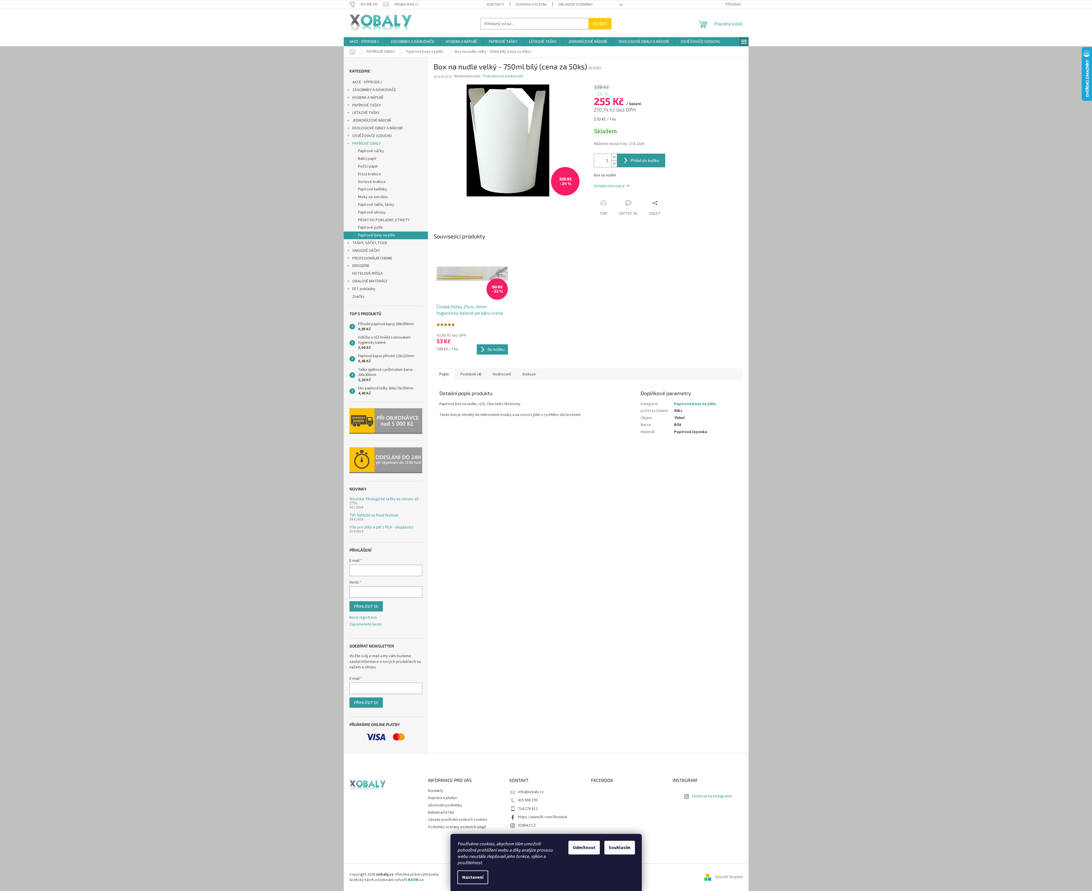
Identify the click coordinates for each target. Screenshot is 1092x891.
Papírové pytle (370, 227)
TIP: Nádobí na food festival (374, 515)
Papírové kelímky (372, 189)
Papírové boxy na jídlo (376, 235)
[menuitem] (364, 41)
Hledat (600, 23)
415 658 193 (528, 800)
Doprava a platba (531, 4)
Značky (358, 296)
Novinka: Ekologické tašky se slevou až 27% (384, 500)
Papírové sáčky (371, 151)
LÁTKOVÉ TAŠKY (366, 113)
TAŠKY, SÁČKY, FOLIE (369, 243)
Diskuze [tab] (529, 374)
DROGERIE (360, 266)
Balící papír (367, 159)
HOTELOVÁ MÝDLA (367, 273)
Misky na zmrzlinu (373, 197)
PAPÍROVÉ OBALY (366, 143)
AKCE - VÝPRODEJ (367, 82)
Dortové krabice (372, 182)
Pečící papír (368, 166)
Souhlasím (620, 847)
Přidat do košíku (645, 160)
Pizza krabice (369, 174)
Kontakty (495, 4)
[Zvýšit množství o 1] (614, 157)
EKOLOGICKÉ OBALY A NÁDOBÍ (377, 128)
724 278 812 (528, 809)
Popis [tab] (444, 374)
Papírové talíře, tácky (376, 205)
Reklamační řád (441, 812)
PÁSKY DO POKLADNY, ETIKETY (384, 220)
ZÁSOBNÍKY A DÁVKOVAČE (374, 90)
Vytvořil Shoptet (729, 877)
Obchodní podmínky (575, 4)
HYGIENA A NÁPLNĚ (367, 97)
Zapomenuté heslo (365, 624)
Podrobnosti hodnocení (503, 76)
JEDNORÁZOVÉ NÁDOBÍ (371, 120)
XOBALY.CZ (527, 825)
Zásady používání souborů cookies (457, 819)
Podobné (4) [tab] (470, 374)
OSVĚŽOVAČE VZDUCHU (372, 136)
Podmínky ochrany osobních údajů (457, 827)
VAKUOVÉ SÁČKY (366, 251)
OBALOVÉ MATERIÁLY (369, 281)
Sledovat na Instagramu (712, 796)
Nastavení (472, 877)
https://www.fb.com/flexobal (542, 817)
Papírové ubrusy (372, 212)
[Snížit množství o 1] (614, 163)
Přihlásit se (366, 606)
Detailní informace (609, 186)
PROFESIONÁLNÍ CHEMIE (372, 258)
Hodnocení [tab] (502, 374)
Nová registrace (363, 617)
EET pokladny (363, 289)
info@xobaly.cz (531, 792)
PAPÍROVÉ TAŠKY (366, 105)
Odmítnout (584, 847)
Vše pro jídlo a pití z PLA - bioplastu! (381, 527)
